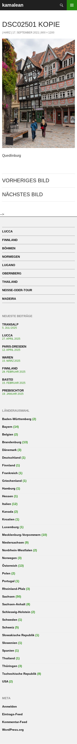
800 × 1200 (47, 32)
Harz (6, 32)
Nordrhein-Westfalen (17, 550)
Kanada (7, 511)
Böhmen (8, 248)
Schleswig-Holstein (16, 612)
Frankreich (10, 473)
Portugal (8, 581)
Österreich (9, 565)
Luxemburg (10, 527)
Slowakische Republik (18, 635)
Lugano (8, 265)
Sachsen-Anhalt (13, 604)
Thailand (10, 281)
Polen (6, 573)
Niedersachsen (13, 542)
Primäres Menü (72, 5)
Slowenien (9, 643)
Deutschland (11, 457)
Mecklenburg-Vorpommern (21, 534)
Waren (7, 357)
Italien (6, 504)
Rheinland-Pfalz (13, 588)
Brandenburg (11, 442)
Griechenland (12, 480)
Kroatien (8, 519)
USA (5, 681)
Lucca (7, 231)
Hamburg (8, 488)
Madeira (9, 298)
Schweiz (8, 627)
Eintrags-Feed (12, 714)
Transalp (10, 324)
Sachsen (8, 596)
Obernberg (11, 273)
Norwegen (11, 256)
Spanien (8, 650)
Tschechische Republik (19, 673)
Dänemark (9, 450)
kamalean (12, 5)
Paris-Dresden (14, 346)
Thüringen (9, 666)
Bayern (7, 426)
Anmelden (9, 706)
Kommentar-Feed (14, 722)
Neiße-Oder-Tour (17, 290)
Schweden (9, 619)
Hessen (7, 496)
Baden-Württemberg (16, 419)
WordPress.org (13, 729)
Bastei (7, 379)
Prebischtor (13, 390)
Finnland (10, 240)
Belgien (7, 434)
